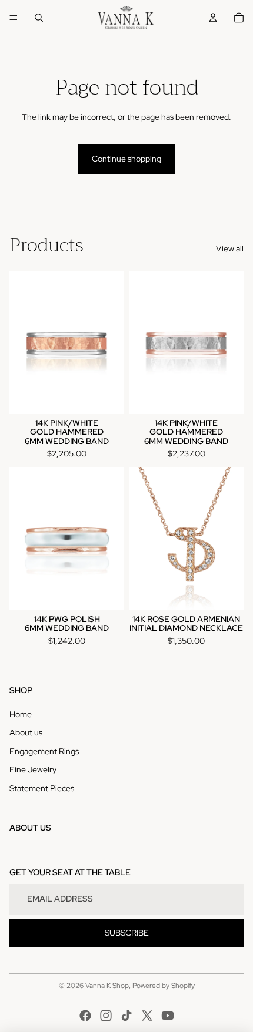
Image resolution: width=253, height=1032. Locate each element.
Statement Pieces (41, 788)
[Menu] (13, 17)
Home (20, 714)
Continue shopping (126, 158)
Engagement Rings (44, 751)
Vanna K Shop (107, 985)
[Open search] (39, 18)
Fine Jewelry (32, 769)
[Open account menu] (213, 18)
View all (230, 248)
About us (25, 732)
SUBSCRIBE (127, 932)
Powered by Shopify (163, 985)
